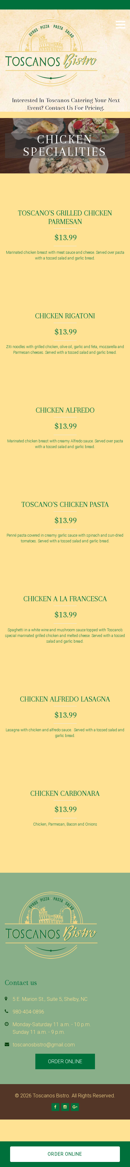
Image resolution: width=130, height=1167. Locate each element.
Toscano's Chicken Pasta (65, 504)
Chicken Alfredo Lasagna (65, 699)
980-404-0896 (28, 1012)
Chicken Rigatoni (65, 316)
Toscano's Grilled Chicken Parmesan (65, 217)
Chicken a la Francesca (65, 599)
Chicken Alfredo (65, 410)
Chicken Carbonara (65, 793)
